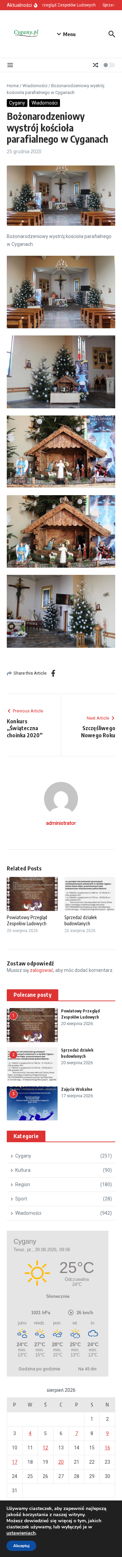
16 (107, 1447)
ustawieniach (21, 1533)
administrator (61, 823)
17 (14, 1462)
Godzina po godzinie (39, 1368)
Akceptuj (21, 1545)
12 (45, 1447)
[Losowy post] (95, 65)
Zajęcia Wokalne (77, 1089)
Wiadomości (34, 85)
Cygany (17, 103)
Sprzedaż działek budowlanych (80, 920)
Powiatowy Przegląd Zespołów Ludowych (27, 920)
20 (61, 1462)
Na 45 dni (87, 1368)
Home (13, 85)
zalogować (41, 970)
